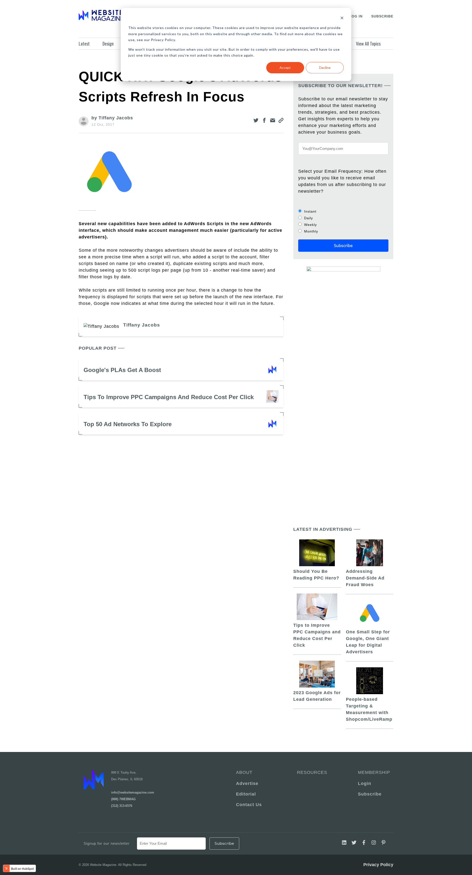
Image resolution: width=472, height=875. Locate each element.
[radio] (343, 211)
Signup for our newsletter (107, 843)
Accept (285, 67)
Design (108, 43)
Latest (84, 43)
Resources (312, 772)
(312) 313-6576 (121, 806)
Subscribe (382, 16)
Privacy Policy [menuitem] (378, 864)
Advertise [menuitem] (247, 783)
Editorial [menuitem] (246, 794)
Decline (325, 67)
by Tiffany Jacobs (112, 117)
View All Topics (368, 43)
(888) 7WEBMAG (123, 799)
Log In (356, 16)
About (244, 772)
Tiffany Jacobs (141, 325)
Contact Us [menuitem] (249, 804)
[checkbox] (343, 221)
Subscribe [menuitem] (370, 794)
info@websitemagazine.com (132, 792)
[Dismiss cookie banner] (342, 19)
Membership (373, 772)
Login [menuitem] (364, 783)
